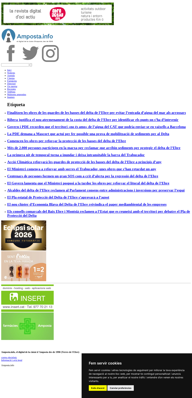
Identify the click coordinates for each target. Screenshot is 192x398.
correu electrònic (9, 357)
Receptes (11, 89)
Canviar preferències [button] (120, 388)
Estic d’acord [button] (97, 388)
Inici (9, 70)
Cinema (11, 78)
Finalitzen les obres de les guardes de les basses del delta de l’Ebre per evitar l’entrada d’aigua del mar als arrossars (96, 113)
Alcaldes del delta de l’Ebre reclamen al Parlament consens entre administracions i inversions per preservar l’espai (96, 190)
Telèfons (11, 92)
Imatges (11, 97)
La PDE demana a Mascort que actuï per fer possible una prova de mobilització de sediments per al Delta (88, 134)
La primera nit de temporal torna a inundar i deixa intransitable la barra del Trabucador (76, 155)
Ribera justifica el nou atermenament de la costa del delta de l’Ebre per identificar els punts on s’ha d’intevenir (92, 120)
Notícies (11, 73)
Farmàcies (12, 81)
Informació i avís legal (11, 360)
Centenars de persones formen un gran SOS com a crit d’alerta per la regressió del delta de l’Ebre (82, 176)
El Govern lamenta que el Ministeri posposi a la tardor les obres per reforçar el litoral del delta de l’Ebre (88, 183)
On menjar (12, 86)
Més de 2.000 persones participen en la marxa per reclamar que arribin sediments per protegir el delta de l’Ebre (93, 148)
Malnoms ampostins (16, 94)
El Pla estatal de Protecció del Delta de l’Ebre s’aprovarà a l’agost (58, 197)
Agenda (11, 75)
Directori (11, 83)
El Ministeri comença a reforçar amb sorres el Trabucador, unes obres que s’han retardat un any (81, 169)
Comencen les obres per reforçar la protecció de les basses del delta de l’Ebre (66, 141)
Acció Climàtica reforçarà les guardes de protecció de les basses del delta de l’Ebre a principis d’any (84, 162)
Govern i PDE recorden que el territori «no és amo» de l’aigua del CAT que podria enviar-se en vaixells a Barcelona (96, 127)
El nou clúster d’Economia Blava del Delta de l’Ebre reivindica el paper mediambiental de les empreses (86, 204)
